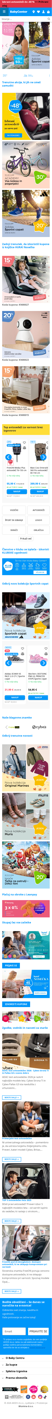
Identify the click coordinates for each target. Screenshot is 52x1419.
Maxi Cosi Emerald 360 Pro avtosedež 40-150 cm (34, 470)
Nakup (12, 491)
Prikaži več (26, 538)
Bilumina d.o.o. (26, 1406)
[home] (18, 11)
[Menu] (4, 12)
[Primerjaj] (20, 447)
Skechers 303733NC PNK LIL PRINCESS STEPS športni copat (37, 676)
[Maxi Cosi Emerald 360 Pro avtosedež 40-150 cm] (36, 453)
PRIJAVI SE (11, 965)
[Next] (45, 45)
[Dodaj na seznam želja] (20, 442)
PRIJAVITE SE (38, 1331)
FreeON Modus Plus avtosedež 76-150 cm (12, 468)
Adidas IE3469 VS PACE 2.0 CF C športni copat (15, 676)
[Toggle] (3, 1358)
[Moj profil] (43, 11)
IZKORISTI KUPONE (16, 1004)
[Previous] (7, 45)
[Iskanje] (48, 19)
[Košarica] (48, 11)
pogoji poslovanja (37, 1347)
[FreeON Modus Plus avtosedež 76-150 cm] (12, 453)
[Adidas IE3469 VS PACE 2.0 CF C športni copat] (15, 659)
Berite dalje (12, 1097)
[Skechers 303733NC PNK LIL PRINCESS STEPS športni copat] (38, 659)
